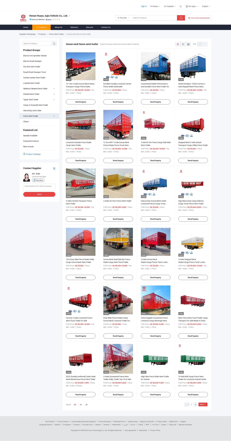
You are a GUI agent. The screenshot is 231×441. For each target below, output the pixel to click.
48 (86, 404)
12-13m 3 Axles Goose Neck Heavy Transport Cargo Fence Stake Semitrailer (80, 86)
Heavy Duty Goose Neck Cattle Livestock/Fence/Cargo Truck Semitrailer (153, 204)
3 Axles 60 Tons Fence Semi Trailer (117, 201)
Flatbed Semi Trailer (31, 94)
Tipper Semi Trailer (30, 99)
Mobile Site (173, 421)
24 (75, 405)
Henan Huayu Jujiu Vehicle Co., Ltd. (48, 15)
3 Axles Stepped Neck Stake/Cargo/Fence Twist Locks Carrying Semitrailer (191, 262)
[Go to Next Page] (205, 44)
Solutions (74, 27)
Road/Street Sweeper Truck (34, 72)
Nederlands (116, 424)
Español (57, 424)
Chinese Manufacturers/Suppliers (84, 421)
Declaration (143, 430)
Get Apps (192, 6)
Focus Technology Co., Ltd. (98, 430)
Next (202, 404)
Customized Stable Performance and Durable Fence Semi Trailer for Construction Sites (155, 86)
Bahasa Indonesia (185, 424)
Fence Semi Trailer (30, 116)
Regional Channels (147, 421)
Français (76, 424)
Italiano (98, 424)
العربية (125, 424)
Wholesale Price (119, 421)
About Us (58, 27)
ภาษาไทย (155, 424)
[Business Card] (54, 168)
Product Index (162, 421)
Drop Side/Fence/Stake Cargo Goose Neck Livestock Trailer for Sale (116, 321)
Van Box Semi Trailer (31, 66)
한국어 (133, 424)
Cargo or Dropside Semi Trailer (35, 105)
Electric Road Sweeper (32, 61)
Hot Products (50, 421)
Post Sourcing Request (200, 18)
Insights (183, 421)
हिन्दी (147, 424)
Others (26, 121)
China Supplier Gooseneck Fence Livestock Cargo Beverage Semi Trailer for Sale (154, 321)
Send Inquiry (80, 102)
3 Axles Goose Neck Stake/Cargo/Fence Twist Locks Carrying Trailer (154, 262)
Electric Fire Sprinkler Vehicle (35, 55)
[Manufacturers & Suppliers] (36, 5)
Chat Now (39, 180)
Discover (89, 27)
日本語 (140, 424)
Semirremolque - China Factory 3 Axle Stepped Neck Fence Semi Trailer (191, 86)
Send (39, 194)
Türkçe (163, 424)
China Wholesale (105, 421)
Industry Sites (133, 421)
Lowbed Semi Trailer (31, 83)
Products (43, 27)
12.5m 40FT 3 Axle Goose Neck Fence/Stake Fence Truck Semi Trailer (116, 145)
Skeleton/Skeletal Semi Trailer (35, 88)
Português (67, 424)
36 (81, 404)
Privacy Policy (155, 430)
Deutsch (106, 424)
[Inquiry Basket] (181, 6)
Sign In (144, 6)
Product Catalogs (33, 154)
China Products (63, 421)
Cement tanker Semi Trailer (34, 77)
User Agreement (130, 430)
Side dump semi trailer (32, 110)
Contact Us (105, 27)
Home (25, 27)
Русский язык (87, 424)
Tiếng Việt (172, 424)
